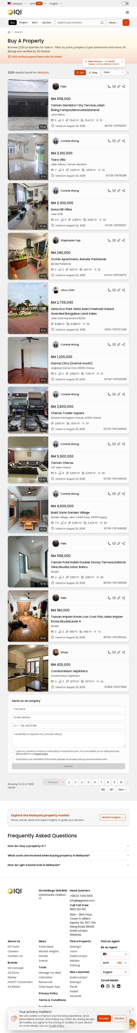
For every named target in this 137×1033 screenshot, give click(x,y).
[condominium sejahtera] (68, 668)
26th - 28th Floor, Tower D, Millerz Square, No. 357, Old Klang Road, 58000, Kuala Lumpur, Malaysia (82, 925)
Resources (45, 982)
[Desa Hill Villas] (68, 206)
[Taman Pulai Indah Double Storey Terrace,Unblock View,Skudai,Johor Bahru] (68, 561)
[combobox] (16, 726)
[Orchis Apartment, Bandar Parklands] (68, 256)
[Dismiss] (122, 61)
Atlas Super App (49, 987)
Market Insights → (113, 817)
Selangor (76, 947)
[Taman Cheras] (68, 459)
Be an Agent (109, 947)
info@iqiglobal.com (82, 900)
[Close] (132, 1009)
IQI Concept (16, 968)
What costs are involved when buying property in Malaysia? (49, 855)
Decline (119, 1018)
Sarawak (75, 996)
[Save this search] (102, 23)
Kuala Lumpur (79, 956)
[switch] (125, 3)
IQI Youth (13, 947)
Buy (13, 22)
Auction (46, 22)
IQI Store (13, 973)
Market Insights (49, 951)
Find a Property (80, 941)
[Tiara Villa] (68, 156)
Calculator (46, 977)
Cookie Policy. (56, 1025)
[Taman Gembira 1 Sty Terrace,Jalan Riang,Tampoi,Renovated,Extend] (68, 104)
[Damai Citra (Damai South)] (68, 360)
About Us (14, 941)
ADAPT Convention (20, 982)
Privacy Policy (41, 753)
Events (43, 961)
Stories (43, 956)
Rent (35, 22)
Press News (46, 947)
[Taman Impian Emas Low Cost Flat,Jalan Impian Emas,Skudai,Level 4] (68, 616)
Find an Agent (110, 941)
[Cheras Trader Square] (68, 410)
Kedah (74, 991)
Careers (13, 951)
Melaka (74, 961)
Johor (74, 951)
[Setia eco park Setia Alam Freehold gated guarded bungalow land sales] (68, 308)
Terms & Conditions (52, 1000)
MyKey (12, 977)
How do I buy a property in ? (27, 846)
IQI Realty (14, 987)
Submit (68, 766)
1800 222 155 (78, 909)
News (42, 941)
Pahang (75, 965)
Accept (104, 1018)
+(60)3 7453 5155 (81, 896)
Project (23, 22)
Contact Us (15, 956)
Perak (74, 987)
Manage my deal (50, 973)
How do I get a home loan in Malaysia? (34, 865)
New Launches (79, 972)
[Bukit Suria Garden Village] (68, 509)
